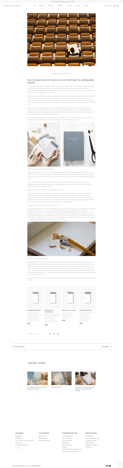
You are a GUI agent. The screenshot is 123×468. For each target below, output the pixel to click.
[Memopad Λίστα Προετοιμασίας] (53, 297)
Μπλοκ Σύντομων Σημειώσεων (34, 316)
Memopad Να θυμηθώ (86, 310)
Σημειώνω (30, 312)
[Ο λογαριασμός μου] (105, 5)
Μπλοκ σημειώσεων (32, 312)
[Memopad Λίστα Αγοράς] (70, 297)
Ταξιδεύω (37, 313)
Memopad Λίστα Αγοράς (69, 310)
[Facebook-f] (16, 448)
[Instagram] (19, 448)
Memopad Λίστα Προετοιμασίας (49, 311)
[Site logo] (12, 5)
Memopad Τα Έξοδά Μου (34, 310)
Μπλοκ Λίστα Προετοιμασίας (52, 314)
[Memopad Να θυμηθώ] (88, 297)
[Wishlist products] (111, 5)
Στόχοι (59, 73)
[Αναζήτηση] (108, 5)
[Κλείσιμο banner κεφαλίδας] (121, 1)
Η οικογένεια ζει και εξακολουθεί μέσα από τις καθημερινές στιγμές (85, 389)
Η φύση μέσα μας (56, 387)
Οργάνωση (54, 73)
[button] (50, 333)
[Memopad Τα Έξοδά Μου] (35, 297)
